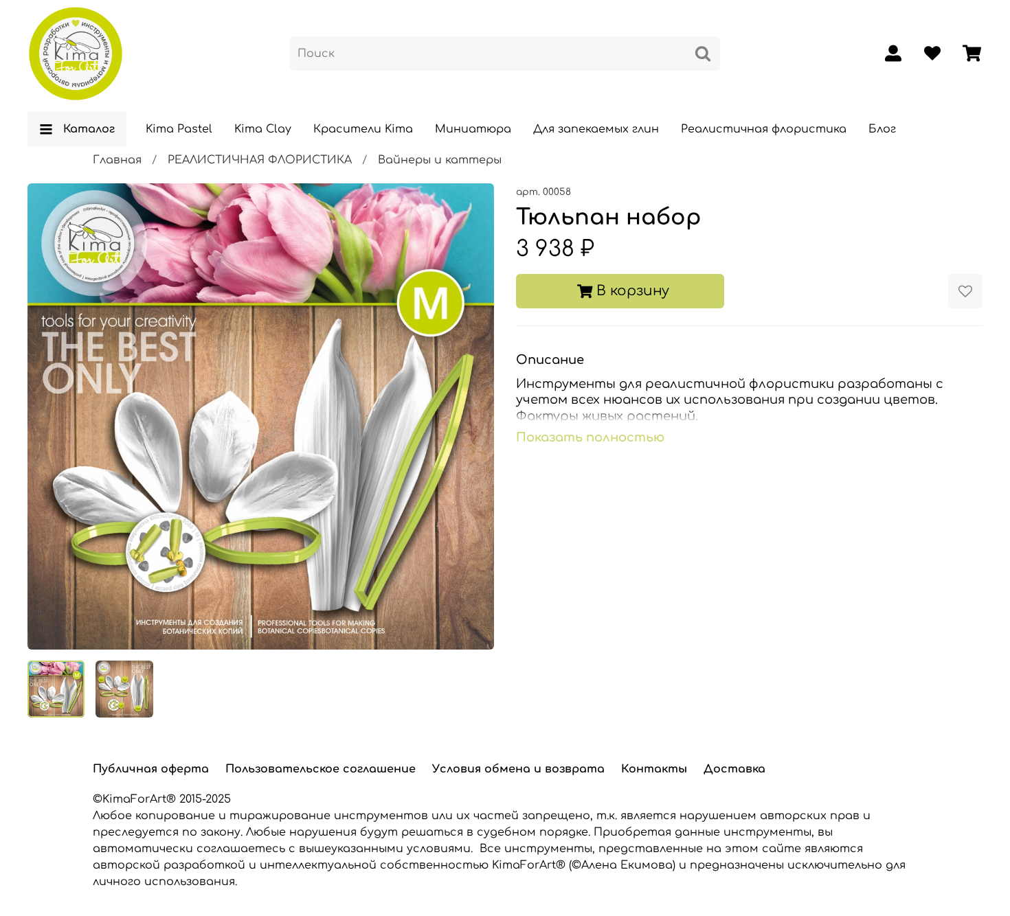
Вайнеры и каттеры (440, 160)
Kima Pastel (179, 129)
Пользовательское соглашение (320, 769)
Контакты (654, 769)
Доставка (734, 769)
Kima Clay (262, 129)
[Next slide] (472, 416)
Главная (117, 160)
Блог (882, 129)
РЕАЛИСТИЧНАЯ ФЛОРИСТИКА (260, 160)
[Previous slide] (49, 416)
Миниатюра (473, 129)
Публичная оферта (151, 769)
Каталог (89, 129)
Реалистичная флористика (763, 129)
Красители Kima (363, 129)
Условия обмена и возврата (518, 769)
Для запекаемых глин (596, 129)
